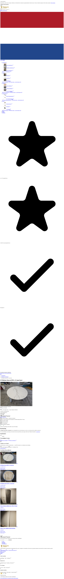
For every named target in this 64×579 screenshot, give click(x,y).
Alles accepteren (6, 4)
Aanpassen (2, 4)
